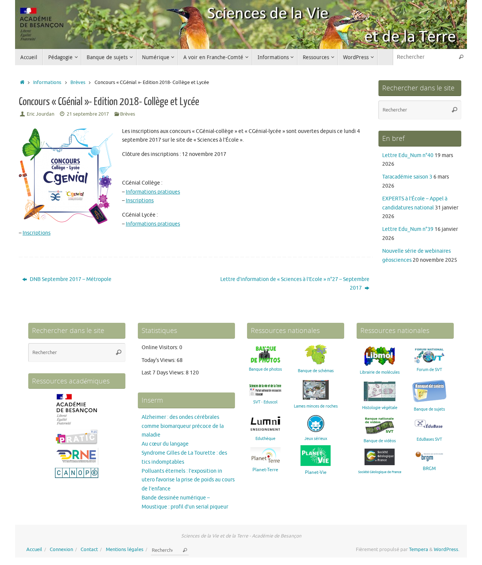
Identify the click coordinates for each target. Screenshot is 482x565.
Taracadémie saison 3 (407, 177)
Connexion (61, 550)
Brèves (77, 82)
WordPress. (446, 550)
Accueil (34, 550)
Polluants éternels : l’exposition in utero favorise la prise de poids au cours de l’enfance (188, 480)
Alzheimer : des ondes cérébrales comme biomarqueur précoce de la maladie (183, 426)
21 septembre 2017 (88, 114)
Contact (89, 550)
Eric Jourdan (40, 114)
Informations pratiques (153, 192)
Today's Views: (159, 360)
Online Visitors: (160, 347)
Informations (47, 82)
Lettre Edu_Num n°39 (407, 229)
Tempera (418, 550)
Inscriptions (140, 200)
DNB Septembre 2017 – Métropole (70, 279)
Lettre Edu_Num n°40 (407, 155)
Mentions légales (124, 550)
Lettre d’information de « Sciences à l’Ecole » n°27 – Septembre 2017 (294, 284)
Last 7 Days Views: (164, 373)
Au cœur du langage (165, 444)
